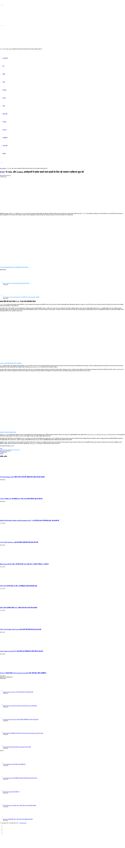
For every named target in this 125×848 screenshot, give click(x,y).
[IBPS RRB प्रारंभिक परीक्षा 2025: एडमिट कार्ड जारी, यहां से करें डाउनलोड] (14, 604)
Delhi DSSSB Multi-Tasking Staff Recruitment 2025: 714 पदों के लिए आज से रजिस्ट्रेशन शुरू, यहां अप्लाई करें (29, 520)
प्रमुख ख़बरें (5, 58)
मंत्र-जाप (5, 129)
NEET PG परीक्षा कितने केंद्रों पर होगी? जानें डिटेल (10, 363)
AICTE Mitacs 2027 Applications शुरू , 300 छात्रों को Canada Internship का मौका (21, 297)
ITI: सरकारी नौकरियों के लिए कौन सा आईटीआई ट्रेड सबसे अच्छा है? (14, 267)
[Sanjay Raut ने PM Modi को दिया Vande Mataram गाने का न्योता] (11, 745)
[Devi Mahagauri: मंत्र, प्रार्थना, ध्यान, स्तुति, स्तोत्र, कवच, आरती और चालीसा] (11, 804)
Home (1, 168)
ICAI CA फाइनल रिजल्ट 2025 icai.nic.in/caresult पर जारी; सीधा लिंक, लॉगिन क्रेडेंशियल (23, 673)
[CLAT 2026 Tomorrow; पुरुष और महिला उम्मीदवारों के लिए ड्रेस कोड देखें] (14, 539)
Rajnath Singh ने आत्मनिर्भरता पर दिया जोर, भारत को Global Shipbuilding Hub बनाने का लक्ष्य (23, 733)
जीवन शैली (5, 113)
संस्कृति (4, 121)
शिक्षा (4, 105)
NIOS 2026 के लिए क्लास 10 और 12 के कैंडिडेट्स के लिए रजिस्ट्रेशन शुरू (18, 586)
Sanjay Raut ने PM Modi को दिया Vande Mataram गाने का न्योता (17, 747)
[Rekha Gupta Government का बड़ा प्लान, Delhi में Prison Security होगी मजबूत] (11, 704)
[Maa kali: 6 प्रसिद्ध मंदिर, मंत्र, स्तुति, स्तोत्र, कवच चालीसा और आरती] (11, 818)
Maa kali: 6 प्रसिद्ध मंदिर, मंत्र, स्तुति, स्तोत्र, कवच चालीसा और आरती (18, 819)
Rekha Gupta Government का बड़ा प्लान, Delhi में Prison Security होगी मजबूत (20, 705)
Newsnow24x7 (23, 823)
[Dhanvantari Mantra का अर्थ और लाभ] (11, 790)
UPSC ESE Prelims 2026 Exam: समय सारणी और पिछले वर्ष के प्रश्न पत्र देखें (20, 629)
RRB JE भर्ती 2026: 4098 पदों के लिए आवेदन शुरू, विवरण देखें (16, 283)
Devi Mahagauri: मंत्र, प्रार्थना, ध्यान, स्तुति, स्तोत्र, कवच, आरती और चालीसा (19, 805)
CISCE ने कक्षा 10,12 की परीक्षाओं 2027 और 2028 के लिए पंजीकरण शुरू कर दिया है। (21, 498)
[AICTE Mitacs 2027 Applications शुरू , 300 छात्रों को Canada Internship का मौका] (11, 295)
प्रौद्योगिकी (5, 137)
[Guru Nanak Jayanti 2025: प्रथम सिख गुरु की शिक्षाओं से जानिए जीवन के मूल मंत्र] (14, 648)
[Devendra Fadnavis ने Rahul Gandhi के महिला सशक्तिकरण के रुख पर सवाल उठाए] (11, 718)
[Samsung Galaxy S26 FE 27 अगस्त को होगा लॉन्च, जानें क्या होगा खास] (11, 690)
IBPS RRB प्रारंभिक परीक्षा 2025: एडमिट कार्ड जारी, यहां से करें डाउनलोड (18, 607)
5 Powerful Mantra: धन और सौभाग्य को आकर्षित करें (14, 764)
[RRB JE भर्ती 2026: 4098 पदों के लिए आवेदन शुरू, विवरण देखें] (11, 282)
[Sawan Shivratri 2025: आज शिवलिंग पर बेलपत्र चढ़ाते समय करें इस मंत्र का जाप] (11, 776)
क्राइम (4, 98)
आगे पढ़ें (1, 453)
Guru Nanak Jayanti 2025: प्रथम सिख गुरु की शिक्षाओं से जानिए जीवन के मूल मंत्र (21, 651)
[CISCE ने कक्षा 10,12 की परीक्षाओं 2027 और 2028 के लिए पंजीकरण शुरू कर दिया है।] (14, 495)
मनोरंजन (4, 90)
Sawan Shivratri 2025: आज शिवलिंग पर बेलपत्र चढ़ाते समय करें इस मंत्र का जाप (20, 778)
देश (3, 66)
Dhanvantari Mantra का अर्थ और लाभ (11, 791)
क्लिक (10, 446)
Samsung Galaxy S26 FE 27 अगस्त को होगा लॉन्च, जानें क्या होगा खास (18, 692)
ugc (19, 449)
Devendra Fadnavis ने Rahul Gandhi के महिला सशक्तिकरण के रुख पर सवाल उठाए (20, 719)
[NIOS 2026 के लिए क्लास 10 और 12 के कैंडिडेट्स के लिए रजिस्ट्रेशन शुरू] (14, 583)
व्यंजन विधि (5, 145)
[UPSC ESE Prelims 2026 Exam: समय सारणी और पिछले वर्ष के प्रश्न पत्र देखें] (14, 626)
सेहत (4, 82)
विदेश (4, 74)
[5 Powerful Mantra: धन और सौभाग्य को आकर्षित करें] (11, 763)
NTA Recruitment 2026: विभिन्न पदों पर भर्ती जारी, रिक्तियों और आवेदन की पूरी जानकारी (22, 477)
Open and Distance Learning (11, 449)
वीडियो (4, 153)
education (2, 449)
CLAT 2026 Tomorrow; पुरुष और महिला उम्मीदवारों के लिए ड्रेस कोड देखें (19, 542)
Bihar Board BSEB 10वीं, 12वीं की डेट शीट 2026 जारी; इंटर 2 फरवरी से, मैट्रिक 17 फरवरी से (24, 564)
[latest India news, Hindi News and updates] (10, 16)
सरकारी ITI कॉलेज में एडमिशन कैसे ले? (8, 432)
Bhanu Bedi (2, 175)
